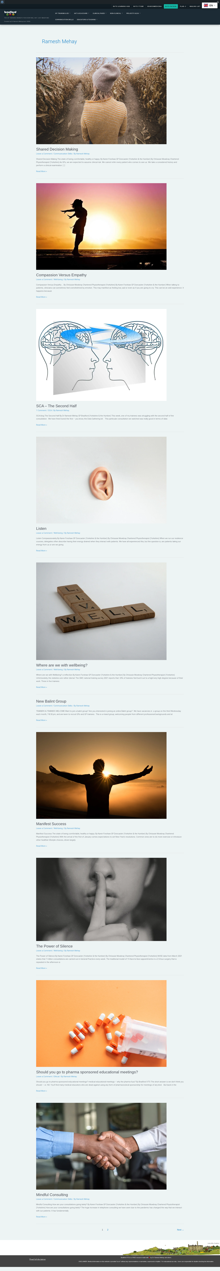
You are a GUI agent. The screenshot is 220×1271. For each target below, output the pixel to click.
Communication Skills (64, 19)
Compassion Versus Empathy (61, 275)
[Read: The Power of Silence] (101, 899)
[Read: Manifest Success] (101, 775)
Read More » (41, 171)
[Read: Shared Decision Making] (101, 100)
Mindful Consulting (52, 1195)
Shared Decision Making (57, 149)
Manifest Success (51, 824)
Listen (41, 528)
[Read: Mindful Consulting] (101, 1146)
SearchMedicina (154, 6)
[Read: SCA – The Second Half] (101, 355)
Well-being (58, 279)
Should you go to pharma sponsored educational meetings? (87, 1072)
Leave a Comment (44, 154)
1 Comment (41, 410)
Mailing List (195, 6)
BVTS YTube (138, 6)
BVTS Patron (171, 6)
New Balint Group (51, 701)
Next (180, 1230)
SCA (50, 410)
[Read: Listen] (101, 480)
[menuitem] (2, 2)
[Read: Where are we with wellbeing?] (101, 611)
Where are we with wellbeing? (61, 665)
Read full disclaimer (37, 1259)
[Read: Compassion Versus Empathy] (101, 226)
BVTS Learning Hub (121, 6)
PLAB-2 (183, 6)
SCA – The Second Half (56, 406)
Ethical (56, 1076)
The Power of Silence (54, 946)
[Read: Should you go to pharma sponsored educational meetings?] (101, 1023)
